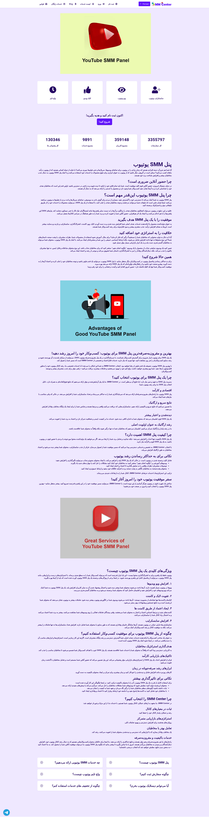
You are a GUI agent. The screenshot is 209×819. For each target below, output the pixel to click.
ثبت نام (111, 4)
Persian (146, 4)
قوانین (41, 4)
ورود (99, 4)
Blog (71, 4)
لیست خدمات (85, 4)
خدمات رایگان (56, 4)
